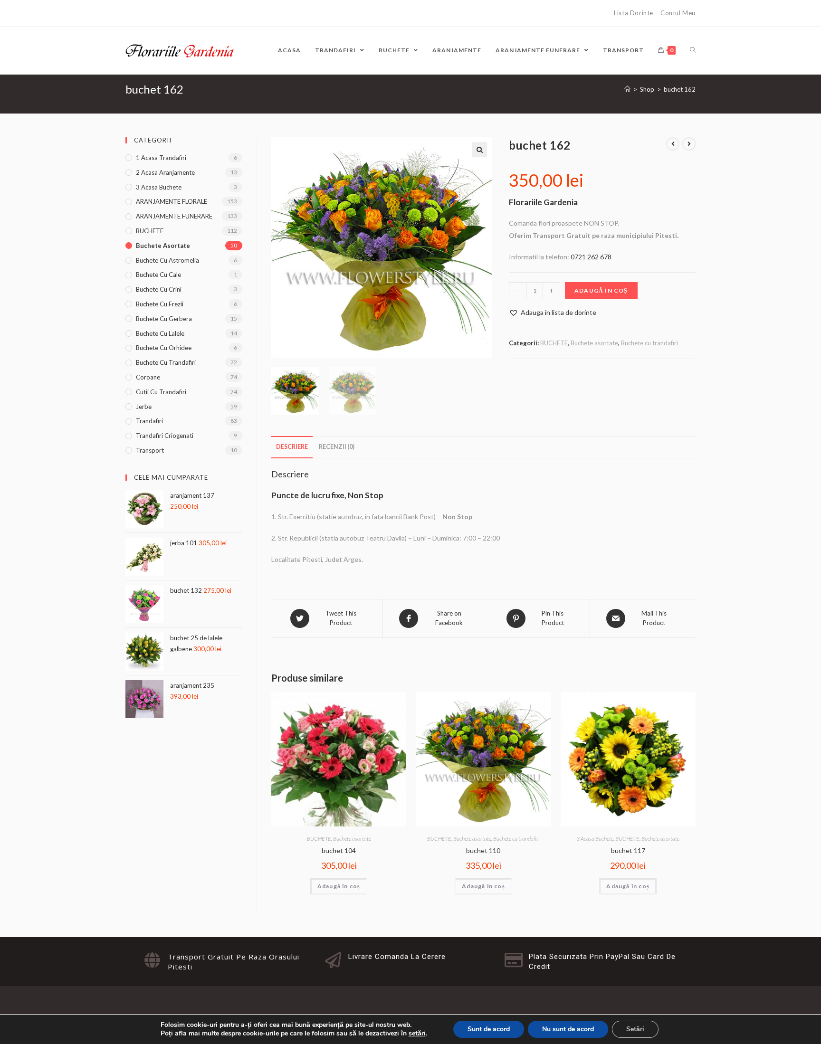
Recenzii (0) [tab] (336, 446)
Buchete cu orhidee (163, 347)
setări (417, 1033)
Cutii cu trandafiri (161, 392)
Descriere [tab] (292, 446)
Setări (635, 1029)
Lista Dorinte (633, 13)
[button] (479, 149)
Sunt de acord (489, 1029)
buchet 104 (339, 850)
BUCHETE (554, 343)
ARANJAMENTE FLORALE (171, 201)
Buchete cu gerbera (164, 319)
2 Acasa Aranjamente (165, 172)
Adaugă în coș (601, 290)
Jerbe (144, 406)
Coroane (148, 377)
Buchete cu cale (158, 274)
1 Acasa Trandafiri (161, 157)
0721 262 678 (591, 257)
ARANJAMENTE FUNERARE (174, 216)
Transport (150, 450)
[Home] (627, 89)
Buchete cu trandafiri (649, 343)
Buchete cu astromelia (167, 260)
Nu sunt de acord (568, 1029)
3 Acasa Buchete (594, 838)
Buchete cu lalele (160, 333)
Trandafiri (149, 421)
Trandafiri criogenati (164, 435)
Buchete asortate (594, 343)
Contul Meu (678, 13)
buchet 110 (483, 850)
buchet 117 (628, 850)
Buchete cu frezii (159, 304)
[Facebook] (130, 13)
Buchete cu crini (158, 289)
